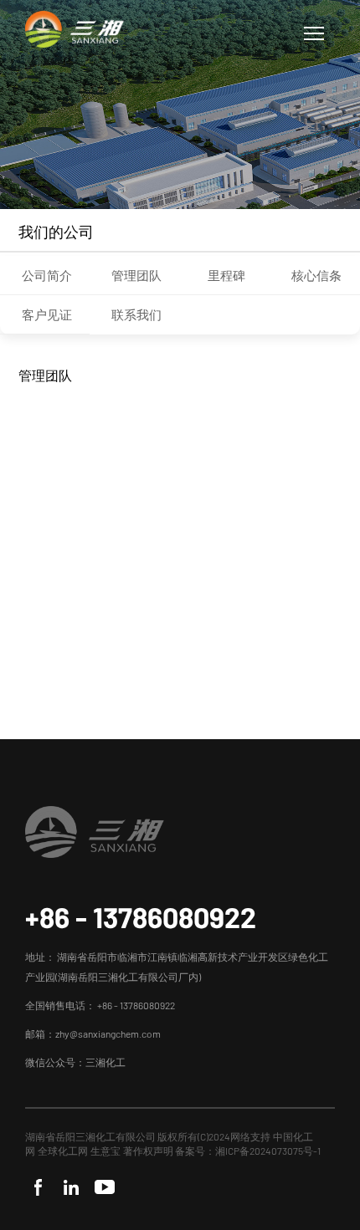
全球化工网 (63, 1150)
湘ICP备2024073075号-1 (268, 1150)
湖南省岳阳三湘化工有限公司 (90, 1136)
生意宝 (105, 1150)
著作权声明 (149, 1150)
